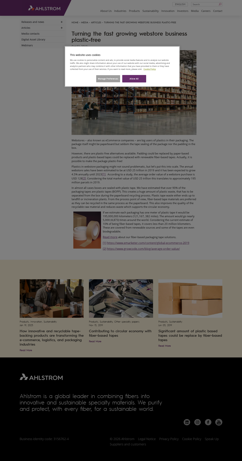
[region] (122, 66)
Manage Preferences (108, 78)
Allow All (134, 78)
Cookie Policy (149, 69)
